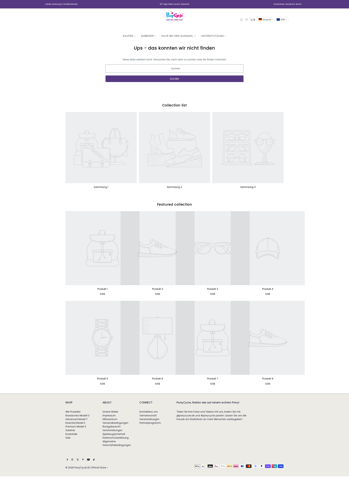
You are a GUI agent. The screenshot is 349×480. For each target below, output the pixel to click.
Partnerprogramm (150, 423)
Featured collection (174, 204)
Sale (67, 437)
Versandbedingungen (115, 423)
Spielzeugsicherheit (114, 434)
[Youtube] (88, 460)
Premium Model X (75, 426)
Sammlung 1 (101, 187)
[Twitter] (78, 460)
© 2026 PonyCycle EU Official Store (85, 467)
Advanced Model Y (76, 419)
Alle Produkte (73, 411)
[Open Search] (241, 19)
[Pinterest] (83, 460)
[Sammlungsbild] (101, 147)
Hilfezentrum (110, 419)
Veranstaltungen (112, 430)
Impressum (109, 415)
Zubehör (70, 430)
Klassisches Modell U (77, 415)
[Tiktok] (94, 460)
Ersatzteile (71, 434)
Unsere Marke (110, 411)
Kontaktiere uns (148, 411)
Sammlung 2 (174, 187)
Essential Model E (75, 423)
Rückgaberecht (112, 426)
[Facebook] (67, 460)
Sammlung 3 (248, 187)
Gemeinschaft (148, 415)
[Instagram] (72, 460)
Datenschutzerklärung (116, 437)
